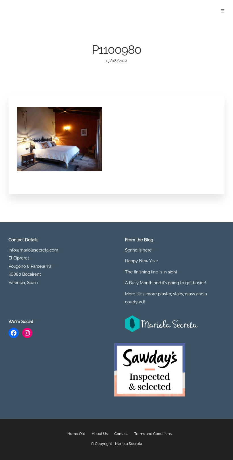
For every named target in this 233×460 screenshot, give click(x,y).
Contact (121, 434)
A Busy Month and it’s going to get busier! (165, 282)
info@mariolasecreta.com (33, 250)
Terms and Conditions (153, 434)
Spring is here (138, 250)
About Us (100, 434)
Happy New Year (141, 260)
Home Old (76, 434)
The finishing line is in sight (151, 272)
